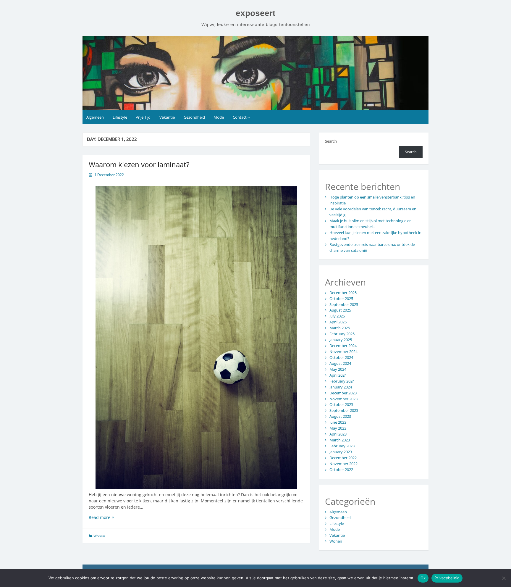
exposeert (255, 13)
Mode (219, 117)
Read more (109, 517)
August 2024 (340, 363)
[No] (504, 578)
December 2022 (343, 457)
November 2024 (343, 351)
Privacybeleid (447, 577)
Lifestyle (120, 117)
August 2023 (340, 416)
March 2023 (339, 440)
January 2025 (340, 339)
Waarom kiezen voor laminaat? (139, 164)
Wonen (99, 535)
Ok (423, 577)
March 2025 (339, 327)
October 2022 (341, 469)
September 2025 (343, 304)
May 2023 (337, 428)
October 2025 (341, 298)
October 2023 (341, 404)
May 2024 (337, 369)
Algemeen (95, 117)
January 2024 (340, 387)
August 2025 (340, 310)
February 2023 (342, 446)
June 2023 (337, 422)
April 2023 (338, 434)
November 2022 (343, 463)
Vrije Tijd (143, 117)
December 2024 (343, 345)
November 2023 (343, 398)
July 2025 (337, 316)
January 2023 (340, 451)
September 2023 (343, 410)
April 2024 (338, 375)
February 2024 (342, 381)
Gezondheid (194, 117)
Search (331, 141)
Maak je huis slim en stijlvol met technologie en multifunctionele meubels (370, 223)
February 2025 (342, 333)
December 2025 (343, 292)
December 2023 (343, 393)
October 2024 (341, 357)
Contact (240, 117)
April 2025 (338, 322)
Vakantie (167, 117)
